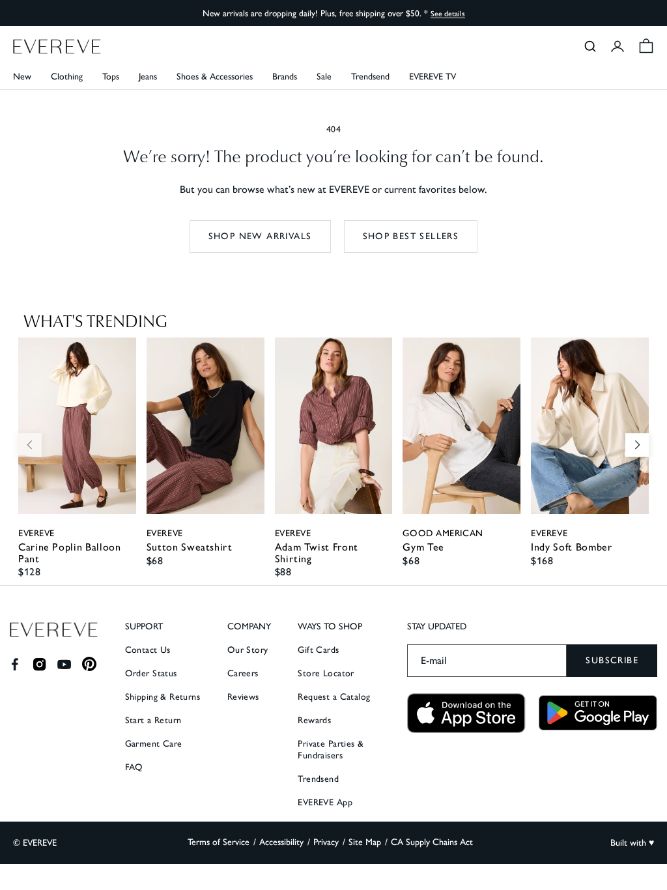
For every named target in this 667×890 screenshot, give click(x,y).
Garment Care (153, 743)
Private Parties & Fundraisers (330, 749)
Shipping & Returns (163, 696)
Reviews (243, 696)
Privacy (326, 842)
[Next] (637, 445)
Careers (243, 673)
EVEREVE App (325, 802)
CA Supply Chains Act (432, 842)
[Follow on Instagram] (39, 664)
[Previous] (30, 445)
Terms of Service (218, 842)
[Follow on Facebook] (14, 664)
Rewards (314, 720)
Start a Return (153, 720)
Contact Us (148, 649)
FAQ (134, 767)
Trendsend (370, 76)
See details (448, 13)
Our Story (247, 649)
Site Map (364, 842)
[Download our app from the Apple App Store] (466, 713)
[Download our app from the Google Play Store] (598, 712)
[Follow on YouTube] (64, 664)
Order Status (151, 673)
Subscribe (612, 660)
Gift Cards (318, 649)
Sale (324, 76)
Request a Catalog (334, 696)
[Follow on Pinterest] (89, 664)
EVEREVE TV (432, 76)
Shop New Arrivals (260, 236)
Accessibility (281, 842)
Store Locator (326, 673)
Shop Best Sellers (411, 236)
